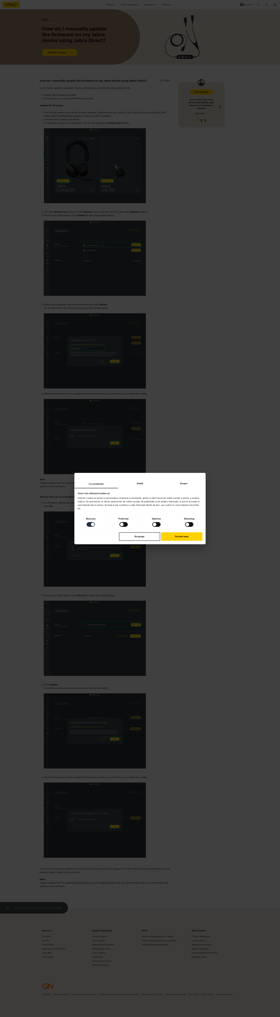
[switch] (123, 524)
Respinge (139, 536)
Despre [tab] (184, 483)
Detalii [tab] (140, 483)
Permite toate (182, 536)
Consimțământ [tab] (96, 483)
